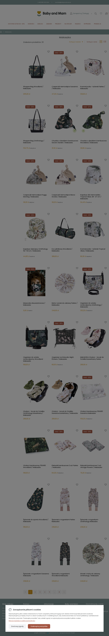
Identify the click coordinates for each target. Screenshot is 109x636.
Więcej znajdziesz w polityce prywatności (22, 621)
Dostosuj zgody (17, 626)
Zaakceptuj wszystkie (39, 626)
